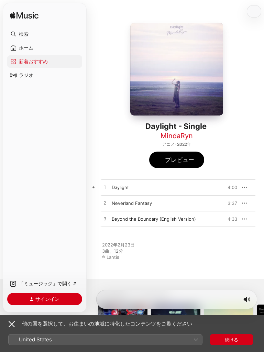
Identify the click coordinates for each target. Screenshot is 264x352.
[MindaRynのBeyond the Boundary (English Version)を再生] (105, 219)
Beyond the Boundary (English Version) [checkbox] (154, 219)
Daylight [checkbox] (120, 187)
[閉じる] (12, 324)
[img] (24, 16)
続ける (231, 339)
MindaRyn (177, 136)
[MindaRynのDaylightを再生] (105, 187)
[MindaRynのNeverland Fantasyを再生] (105, 203)
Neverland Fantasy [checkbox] (132, 203)
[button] (45, 34)
